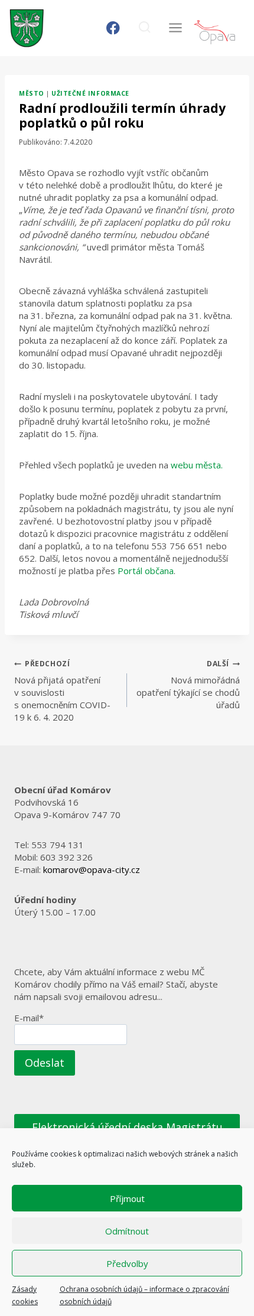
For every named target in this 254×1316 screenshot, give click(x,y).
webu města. (197, 465)
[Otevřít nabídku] (175, 28)
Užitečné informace (90, 93)
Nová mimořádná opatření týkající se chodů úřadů (188, 685)
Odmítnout (127, 1231)
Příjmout (127, 1198)
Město (31, 93)
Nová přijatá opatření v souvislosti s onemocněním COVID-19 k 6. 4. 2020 (62, 691)
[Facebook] (113, 28)
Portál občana (146, 570)
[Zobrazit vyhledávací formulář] (144, 28)
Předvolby (127, 1263)
